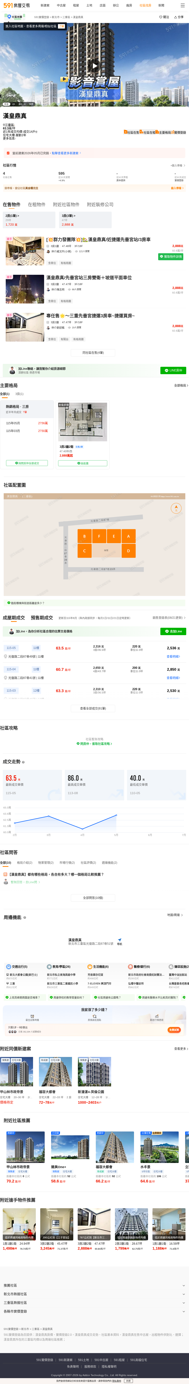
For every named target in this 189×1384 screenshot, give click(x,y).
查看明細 (172, 656)
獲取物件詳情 (172, 256)
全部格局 (180, 385)
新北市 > (57, 17)
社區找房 (145, 5)
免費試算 (174, 1029)
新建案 (45, 5)
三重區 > (67, 17)
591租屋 (119, 1360)
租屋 (76, 5)
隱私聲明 (116, 1381)
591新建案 (66, 1360)
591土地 (83, 1360)
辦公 (116, 5)
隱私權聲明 (109, 1366)
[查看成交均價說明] (36, 131)
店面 (103, 5)
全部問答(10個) (93, 897)
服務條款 (90, 1366)
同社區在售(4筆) (93, 352)
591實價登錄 (44, 1360)
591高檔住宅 (138, 1360)
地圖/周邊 (174, 915)
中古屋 (61, 5)
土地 (89, 5)
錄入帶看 (176, 188)
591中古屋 (101, 1360)
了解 (61, 26)
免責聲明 (73, 1366)
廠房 (129, 5)
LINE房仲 (176, 370)
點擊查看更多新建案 (65, 153)
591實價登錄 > (42, 17)
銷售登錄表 (168, 617)
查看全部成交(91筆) (93, 708)
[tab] (14, 618)
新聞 (161, 5)
